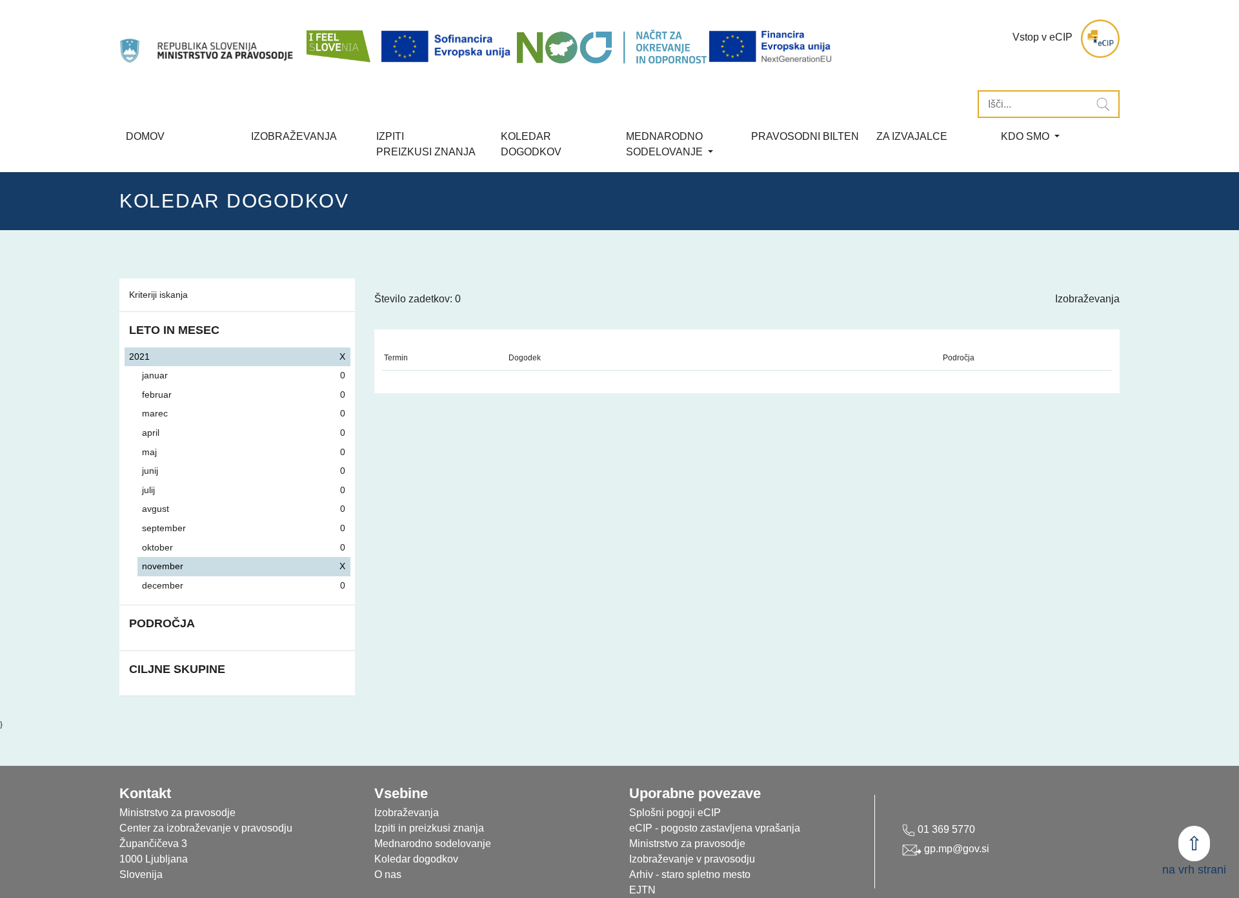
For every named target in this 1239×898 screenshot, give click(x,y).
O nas (387, 874)
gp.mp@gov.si (955, 848)
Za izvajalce (911, 136)
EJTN (642, 889)
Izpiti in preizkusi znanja (429, 828)
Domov (145, 136)
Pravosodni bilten (805, 136)
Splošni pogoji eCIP (675, 812)
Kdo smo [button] (1026, 136)
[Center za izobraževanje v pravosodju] (207, 38)
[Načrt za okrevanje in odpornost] (611, 46)
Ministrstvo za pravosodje (687, 843)
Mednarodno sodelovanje (432, 843)
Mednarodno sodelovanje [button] (665, 144)
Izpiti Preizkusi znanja (426, 144)
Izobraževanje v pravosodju (692, 859)
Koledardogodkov (531, 144)
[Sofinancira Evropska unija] (448, 46)
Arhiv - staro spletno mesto (689, 874)
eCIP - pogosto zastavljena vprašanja (714, 828)
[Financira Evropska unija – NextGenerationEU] (771, 46)
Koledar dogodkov (416, 859)
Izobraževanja (294, 136)
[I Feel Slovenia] (337, 38)
